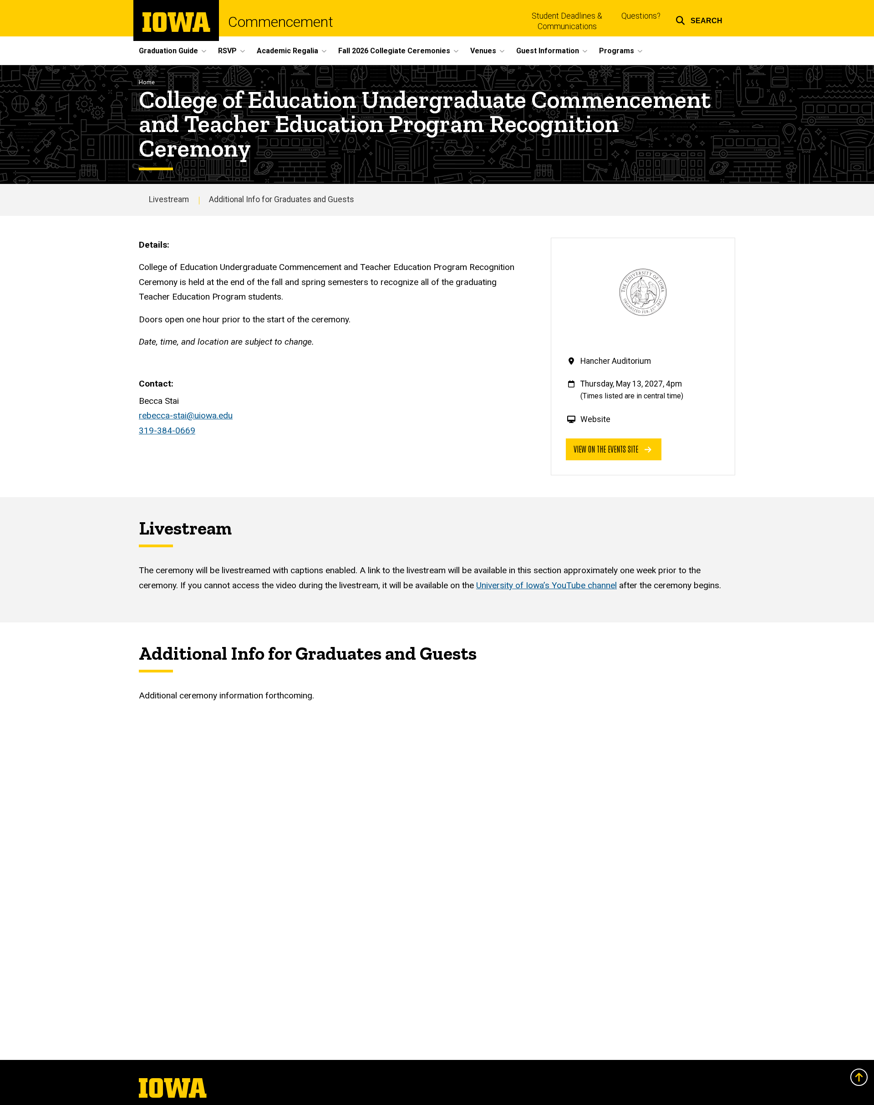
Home (147, 82)
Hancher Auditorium (615, 361)
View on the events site (607, 448)
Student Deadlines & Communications (567, 21)
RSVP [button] (227, 50)
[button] (699, 19)
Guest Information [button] (547, 50)
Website (595, 419)
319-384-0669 (167, 430)
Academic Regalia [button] (287, 50)
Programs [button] (616, 50)
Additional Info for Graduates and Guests (281, 199)
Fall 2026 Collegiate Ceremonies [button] (394, 50)
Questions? (641, 15)
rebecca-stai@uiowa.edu (186, 415)
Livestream (169, 199)
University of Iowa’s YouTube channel (546, 585)
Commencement (280, 22)
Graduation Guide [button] (168, 50)
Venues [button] (483, 50)
